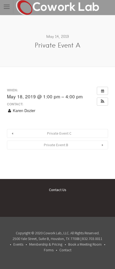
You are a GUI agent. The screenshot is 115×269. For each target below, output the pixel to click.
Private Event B (56, 144)
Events (18, 244)
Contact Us (57, 189)
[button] (102, 101)
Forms (48, 250)
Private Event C (59, 133)
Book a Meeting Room (85, 244)
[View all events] (102, 91)
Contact (65, 250)
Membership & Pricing (45, 244)
